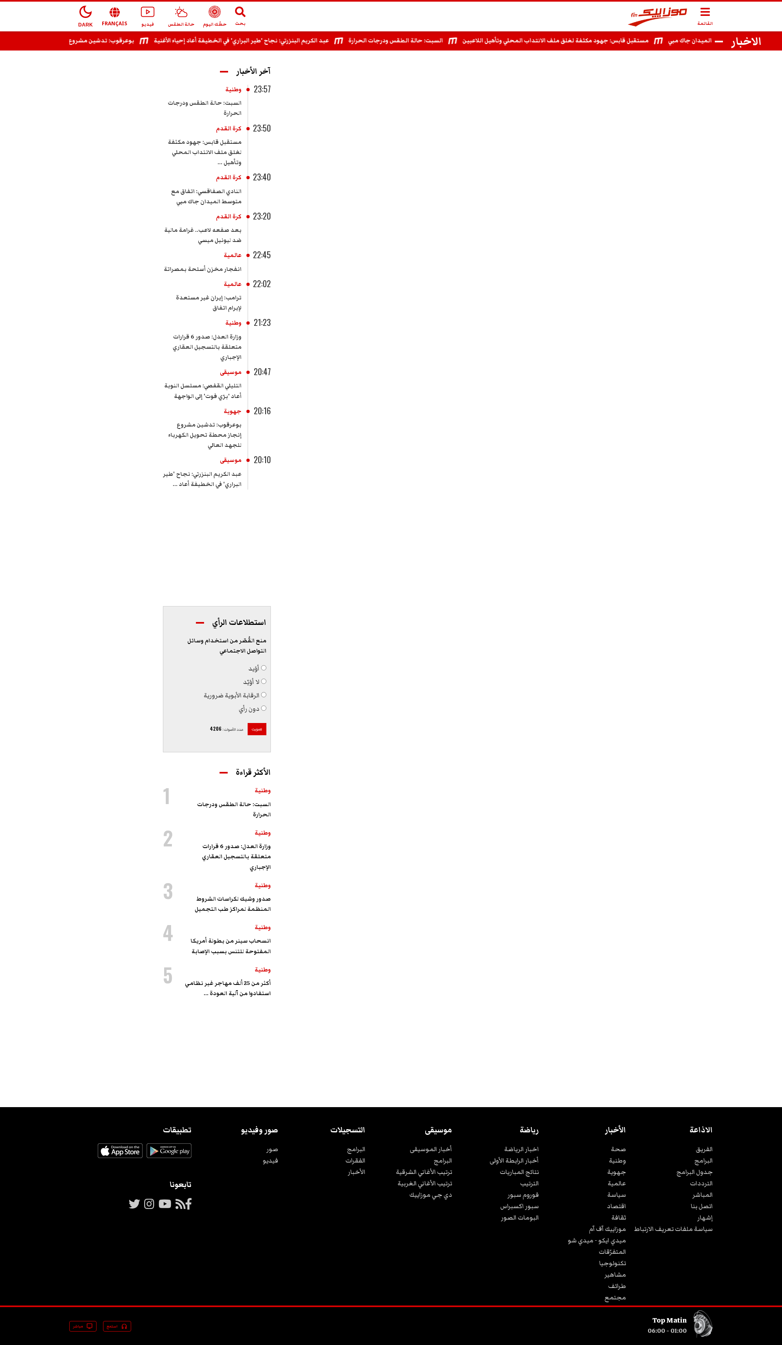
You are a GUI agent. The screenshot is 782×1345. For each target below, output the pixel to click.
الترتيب (529, 1183)
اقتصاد (616, 1206)
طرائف (617, 1286)
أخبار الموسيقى (431, 1149)
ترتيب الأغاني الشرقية (424, 1172)
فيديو (270, 1160)
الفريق (704, 1149)
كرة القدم (229, 128)
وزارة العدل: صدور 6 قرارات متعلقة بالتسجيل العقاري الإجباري (207, 347)
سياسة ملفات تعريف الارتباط (673, 1229)
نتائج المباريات (519, 1172)
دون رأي (249, 709)
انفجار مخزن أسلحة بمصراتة (203, 269)
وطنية (233, 89)
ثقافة (618, 1217)
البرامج (703, 1160)
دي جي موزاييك (430, 1195)
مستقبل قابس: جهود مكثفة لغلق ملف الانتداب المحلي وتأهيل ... (205, 152)
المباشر (702, 1195)
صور (272, 1149)
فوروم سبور (523, 1195)
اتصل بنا (702, 1206)
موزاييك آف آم (607, 1229)
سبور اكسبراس (519, 1206)
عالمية (233, 255)
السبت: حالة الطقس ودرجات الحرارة (413, 40)
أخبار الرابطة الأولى (514, 1160)
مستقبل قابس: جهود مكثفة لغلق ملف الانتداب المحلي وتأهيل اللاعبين (573, 40)
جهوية (233, 411)
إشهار (705, 1217)
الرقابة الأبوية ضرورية (231, 695)
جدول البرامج (695, 1172)
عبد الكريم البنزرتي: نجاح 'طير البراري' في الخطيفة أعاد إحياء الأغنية (259, 40)
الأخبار (356, 1172)
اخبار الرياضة (521, 1149)
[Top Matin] (703, 1336)
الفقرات (355, 1160)
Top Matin (669, 1320)
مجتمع (615, 1297)
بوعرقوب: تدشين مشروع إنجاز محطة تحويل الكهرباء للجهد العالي (205, 435)
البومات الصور (520, 1217)
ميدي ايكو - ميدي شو (597, 1240)
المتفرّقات (612, 1252)
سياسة (616, 1195)
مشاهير (615, 1274)
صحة (618, 1149)
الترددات (701, 1183)
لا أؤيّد (251, 682)
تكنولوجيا (612, 1263)
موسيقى (231, 372)
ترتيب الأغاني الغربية (425, 1183)
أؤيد (253, 668)
